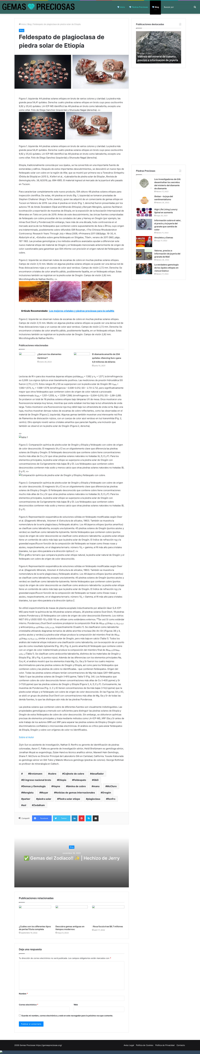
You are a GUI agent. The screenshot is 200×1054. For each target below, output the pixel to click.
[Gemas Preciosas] (38, 7)
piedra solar (44, 798)
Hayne (56, 786)
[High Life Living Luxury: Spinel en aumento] (144, 212)
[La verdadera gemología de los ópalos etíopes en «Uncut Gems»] (144, 268)
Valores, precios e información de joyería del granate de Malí (167, 253)
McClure (112, 786)
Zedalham (39, 805)
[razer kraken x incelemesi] (100, 1051)
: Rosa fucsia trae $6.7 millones (107, 926)
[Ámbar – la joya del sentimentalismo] (144, 200)
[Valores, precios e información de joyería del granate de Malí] (144, 254)
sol (24, 805)
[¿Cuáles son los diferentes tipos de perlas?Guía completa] (35, 914)
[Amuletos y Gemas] (144, 241)
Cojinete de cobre (74, 773)
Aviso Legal (129, 1045)
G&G (96, 779)
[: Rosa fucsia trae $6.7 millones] (108, 914)
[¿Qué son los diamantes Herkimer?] (27, 357)
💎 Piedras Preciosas (138, 7)
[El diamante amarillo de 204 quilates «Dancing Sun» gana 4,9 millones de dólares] (82, 360)
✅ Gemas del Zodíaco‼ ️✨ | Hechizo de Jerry (72, 858)
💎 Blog (155, 7)
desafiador (98, 773)
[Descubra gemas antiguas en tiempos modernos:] (71, 914)
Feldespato (79, 779)
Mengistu (28, 792)
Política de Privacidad (165, 1045)
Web (76, 1004)
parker (26, 798)
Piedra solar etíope (69, 798)
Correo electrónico (28, 1004)
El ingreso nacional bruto (37, 779)
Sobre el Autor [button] (26, 737)
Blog (29, 24)
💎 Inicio (121, 7)
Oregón (106, 792)
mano (96, 786)
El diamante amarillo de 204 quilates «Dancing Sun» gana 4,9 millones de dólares (106, 358)
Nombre (23, 993)
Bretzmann (36, 773)
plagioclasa (93, 798)
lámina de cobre (76, 786)
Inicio (23, 24)
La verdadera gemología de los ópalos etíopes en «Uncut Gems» (166, 267)
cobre (53, 773)
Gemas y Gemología (34, 786)
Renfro (111, 798)
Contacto (181, 1045)
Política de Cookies (144, 1045)
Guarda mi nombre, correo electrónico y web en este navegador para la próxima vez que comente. (67, 1015)
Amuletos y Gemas (163, 237)
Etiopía (62, 779)
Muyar (44, 792)
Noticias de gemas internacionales (75, 792)
